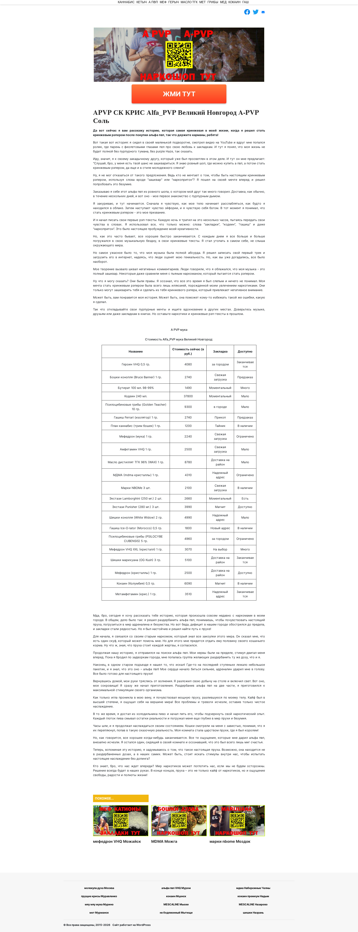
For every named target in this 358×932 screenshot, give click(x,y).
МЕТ (202, 2)
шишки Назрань (253, 912)
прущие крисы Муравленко (99, 896)
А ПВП (153, 2)
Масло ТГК (189, 2)
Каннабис (126, 2)
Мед (223, 2)
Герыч (173, 2)
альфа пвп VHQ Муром (176, 888)
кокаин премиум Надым (253, 896)
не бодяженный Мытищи (176, 912)
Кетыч (141, 2)
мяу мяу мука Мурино (99, 904)
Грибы (213, 2)
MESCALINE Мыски (176, 904)
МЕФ (163, 2)
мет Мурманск (99, 912)
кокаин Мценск (176, 896)
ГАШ (245, 2)
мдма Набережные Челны (253, 888)
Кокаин (234, 2)
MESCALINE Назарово (253, 904)
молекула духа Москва (99, 888)
